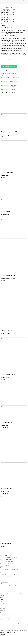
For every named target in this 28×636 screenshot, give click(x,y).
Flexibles (12, 7)
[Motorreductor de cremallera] (8, 89)
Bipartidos (7, 278)
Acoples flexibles (6, 488)
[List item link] (13, 581)
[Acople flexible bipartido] (14, 227)
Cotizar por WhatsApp (10, 66)
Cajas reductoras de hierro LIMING (9, 75)
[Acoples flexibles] (14, 445)
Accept (3, 634)
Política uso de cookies (4, 619)
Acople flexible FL (6, 330)
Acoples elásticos (6, 422)
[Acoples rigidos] (14, 505)
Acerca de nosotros (4, 603)
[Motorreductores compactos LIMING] (10, 77)
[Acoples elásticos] (14, 393)
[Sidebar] (1, 626)
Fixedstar (3, 335)
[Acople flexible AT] (14, 189)
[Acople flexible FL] (14, 294)
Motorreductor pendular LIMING (8, 83)
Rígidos (7, 546)
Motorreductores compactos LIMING (9, 79)
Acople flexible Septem (8, 374)
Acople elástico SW (7, 172)
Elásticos (7, 175)
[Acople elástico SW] (14, 146)
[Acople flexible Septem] (14, 346)
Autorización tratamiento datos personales (8, 614)
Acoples (7, 7)
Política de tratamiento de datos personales (9, 612)
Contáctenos (2, 608)
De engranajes (8, 135)
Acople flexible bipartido (8, 275)
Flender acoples (4, 427)
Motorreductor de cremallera (7, 90)
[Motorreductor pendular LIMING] (9, 81)
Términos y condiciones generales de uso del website (11, 617)
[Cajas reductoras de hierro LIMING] (9, 73)
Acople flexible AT (6, 211)
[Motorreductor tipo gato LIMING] (8, 85)
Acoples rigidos (6, 543)
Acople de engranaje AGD (9, 132)
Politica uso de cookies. (11, 632)
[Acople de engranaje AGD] (14, 104)
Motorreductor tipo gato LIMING (8, 86)
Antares (3, 136)
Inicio (2, 7)
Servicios (2, 605)
